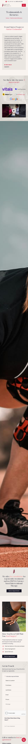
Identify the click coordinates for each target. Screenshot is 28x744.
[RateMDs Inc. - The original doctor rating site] (20, 94)
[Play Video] (14, 111)
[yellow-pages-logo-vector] (7, 93)
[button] (3, 51)
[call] (24, 738)
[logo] (6, 4)
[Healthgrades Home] (20, 89)
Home (7, 18)
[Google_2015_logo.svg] (14, 98)
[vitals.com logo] (7, 89)
